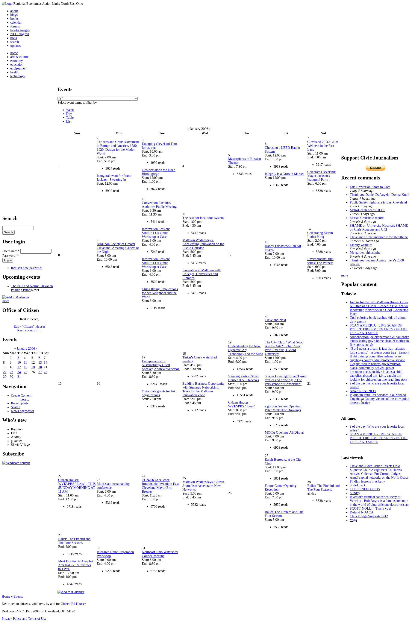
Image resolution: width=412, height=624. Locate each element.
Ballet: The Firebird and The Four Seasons (323, 487)
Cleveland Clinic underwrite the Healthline (379, 237)
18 (25, 367)
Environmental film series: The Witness (320, 261)
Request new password (26, 268)
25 (25, 372)
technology (17, 76)
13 (40, 362)
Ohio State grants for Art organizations (158, 393)
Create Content (21, 395)
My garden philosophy (365, 252)
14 (45, 362)
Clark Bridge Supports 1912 (369, 516)
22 (4, 372)
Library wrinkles (361, 245)
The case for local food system (203, 218)
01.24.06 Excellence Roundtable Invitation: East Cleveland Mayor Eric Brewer (160, 485)
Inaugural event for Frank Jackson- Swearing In (114, 177)
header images (20, 30)
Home (6, 596)
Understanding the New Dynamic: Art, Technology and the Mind (245, 350)
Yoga (353, 520)
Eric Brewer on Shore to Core (370, 187)
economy (16, 60)
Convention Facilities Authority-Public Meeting (159, 204)
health (14, 72)
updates (15, 45)
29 (4, 376)
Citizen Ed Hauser (73, 604)
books (14, 18)
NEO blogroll (19, 34)
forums (15, 26)
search (14, 42)
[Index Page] (7, 3)
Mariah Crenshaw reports (367, 218)
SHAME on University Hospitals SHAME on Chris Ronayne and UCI (379, 227)
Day (69, 113)
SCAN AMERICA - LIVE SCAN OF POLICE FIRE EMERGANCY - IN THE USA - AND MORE (378, 329)
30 (11, 376)
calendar (16, 22)
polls (13, 38)
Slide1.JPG (357, 485)
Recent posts (19, 403)
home (14, 53)
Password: (10, 255)
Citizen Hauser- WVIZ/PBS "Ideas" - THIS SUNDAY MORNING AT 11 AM (77, 485)
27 (40, 372)
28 (45, 372)
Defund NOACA (362, 512)
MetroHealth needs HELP (367, 210)
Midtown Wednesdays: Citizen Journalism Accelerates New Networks (203, 485)
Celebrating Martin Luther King (320, 234)
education (16, 64)
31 (19, 376)
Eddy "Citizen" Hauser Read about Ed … (29, 328)
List (68, 121)
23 (11, 372)
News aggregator (22, 411)
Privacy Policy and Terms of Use (24, 618)
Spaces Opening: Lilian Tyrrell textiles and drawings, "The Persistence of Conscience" (285, 380)
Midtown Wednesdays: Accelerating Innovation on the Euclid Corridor (203, 244)
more (5, 301)
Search (15, 407)
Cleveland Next (275, 320)
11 (25, 362)
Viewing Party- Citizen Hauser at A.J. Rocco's (243, 378)
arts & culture (19, 57)
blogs (14, 15)
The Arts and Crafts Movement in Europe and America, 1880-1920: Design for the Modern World (118, 147)
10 (19, 362)
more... (24, 399)
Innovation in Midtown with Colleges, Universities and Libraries (201, 274)
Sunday (355, 493)
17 (19, 367)
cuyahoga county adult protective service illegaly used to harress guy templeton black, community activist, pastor (377, 364)
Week (70, 110)
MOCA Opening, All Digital (284, 432)
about (14, 11)
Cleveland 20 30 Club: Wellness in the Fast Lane (322, 145)
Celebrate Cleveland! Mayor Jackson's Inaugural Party (321, 175)
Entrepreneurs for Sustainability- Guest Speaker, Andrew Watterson (161, 365)
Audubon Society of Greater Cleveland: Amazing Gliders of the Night (118, 248)
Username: (11, 251)
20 (40, 367)
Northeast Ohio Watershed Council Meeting (160, 554)
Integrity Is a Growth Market (284, 174)
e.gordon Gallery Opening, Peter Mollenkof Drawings (283, 408)
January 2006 (26, 348)
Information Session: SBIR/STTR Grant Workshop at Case (156, 232)
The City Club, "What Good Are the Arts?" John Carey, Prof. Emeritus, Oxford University (284, 348)
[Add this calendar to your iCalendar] (15, 297)
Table (70, 117)
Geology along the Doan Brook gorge (158, 172)
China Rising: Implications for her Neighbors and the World (160, 293)
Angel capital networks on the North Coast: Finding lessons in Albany (379, 479)
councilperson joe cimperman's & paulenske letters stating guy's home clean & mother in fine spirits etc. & (379, 340)
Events (18, 596)
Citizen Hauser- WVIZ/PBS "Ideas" (241, 404)
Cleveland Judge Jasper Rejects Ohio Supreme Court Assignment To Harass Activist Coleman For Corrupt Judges (376, 469)
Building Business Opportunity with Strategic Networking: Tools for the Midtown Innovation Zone (203, 389)
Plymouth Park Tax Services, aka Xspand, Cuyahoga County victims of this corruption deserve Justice (379, 398)
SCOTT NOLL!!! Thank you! (370, 508)
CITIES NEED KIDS (365, 489)
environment (18, 68)
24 (19, 372)
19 (33, 367)
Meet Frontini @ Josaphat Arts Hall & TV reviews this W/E (75, 565)
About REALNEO (363, 391)
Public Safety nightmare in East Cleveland (378, 202)
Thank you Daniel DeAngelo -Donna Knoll (379, 194)
